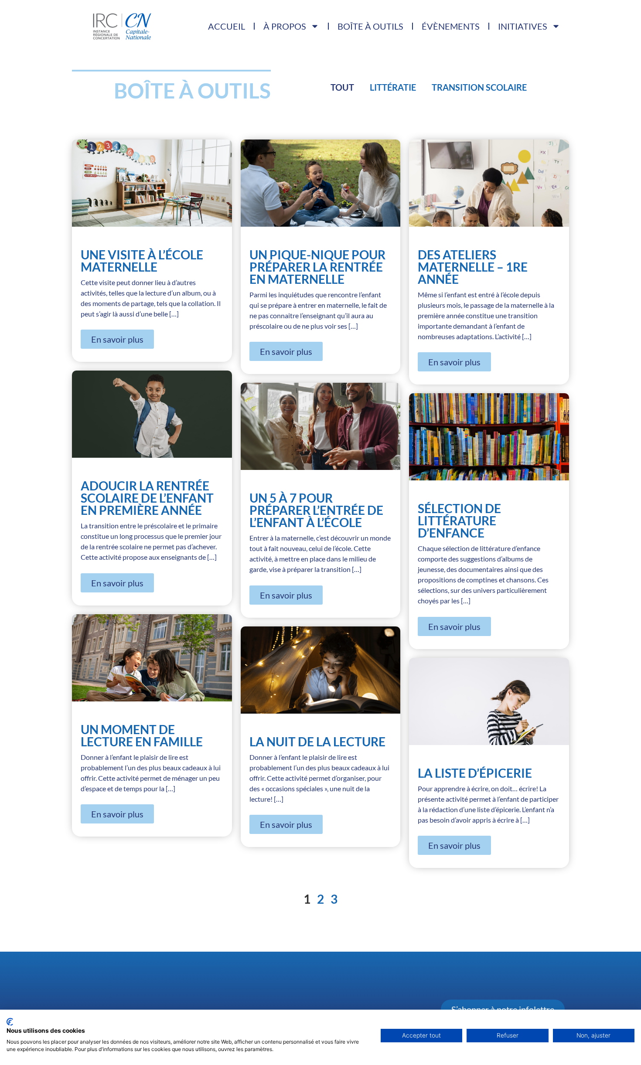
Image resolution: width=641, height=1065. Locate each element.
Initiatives (522, 26)
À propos (284, 26)
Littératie (393, 87)
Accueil (226, 26)
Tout (342, 87)
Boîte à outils (370, 26)
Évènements (451, 26)
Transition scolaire (479, 87)
